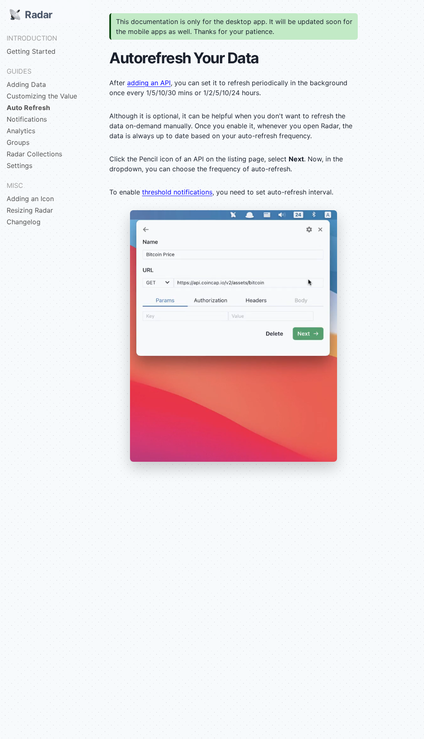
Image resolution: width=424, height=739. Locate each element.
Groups (18, 142)
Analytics (21, 131)
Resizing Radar (30, 210)
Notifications (27, 119)
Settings (19, 165)
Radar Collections (34, 154)
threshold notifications (177, 192)
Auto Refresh (28, 107)
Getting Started (31, 51)
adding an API (149, 83)
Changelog (24, 222)
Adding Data (26, 84)
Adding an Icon (30, 198)
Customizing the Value (42, 96)
